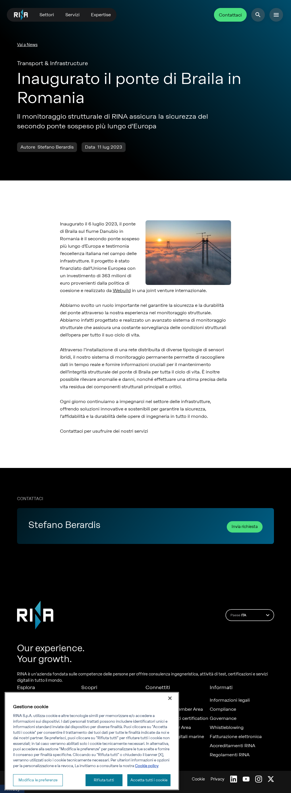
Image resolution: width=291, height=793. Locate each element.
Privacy (218, 779)
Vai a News (27, 44)
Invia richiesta (245, 526)
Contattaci (230, 15)
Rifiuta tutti (104, 780)
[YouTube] (246, 779)
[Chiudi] (170, 698)
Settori (47, 14)
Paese (238, 615)
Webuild (122, 290)
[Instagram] (258, 779)
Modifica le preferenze (38, 780)
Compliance (223, 709)
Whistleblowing (227, 727)
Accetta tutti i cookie (149, 780)
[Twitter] (271, 779)
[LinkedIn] (233, 779)
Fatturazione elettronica (236, 736)
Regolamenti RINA (230, 755)
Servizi (72, 14)
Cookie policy (147, 766)
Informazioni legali (230, 700)
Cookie (198, 779)
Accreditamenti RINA (232, 745)
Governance (223, 718)
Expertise (101, 14)
